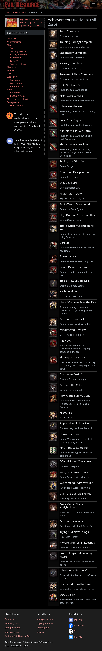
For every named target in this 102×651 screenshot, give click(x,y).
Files (9, 73)
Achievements (14, 41)
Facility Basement (19, 54)
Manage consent (45, 619)
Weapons (15, 79)
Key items (15, 92)
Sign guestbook (13, 631)
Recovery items (18, 95)
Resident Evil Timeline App (18, 636)
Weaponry (12, 76)
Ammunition (16, 86)
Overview (11, 38)
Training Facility (18, 51)
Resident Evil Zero (20, 12)
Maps (10, 44)
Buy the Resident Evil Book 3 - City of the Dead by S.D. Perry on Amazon (31, 22)
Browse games (12, 623)
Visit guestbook (12, 627)
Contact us (10, 619)
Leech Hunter (17, 105)
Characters (12, 67)
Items (10, 89)
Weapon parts (17, 83)
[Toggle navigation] (93, 4)
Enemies (11, 70)
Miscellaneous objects (18, 99)
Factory (14, 60)
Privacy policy (43, 627)
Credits (40, 631)
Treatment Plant (18, 64)
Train (12, 48)
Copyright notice (45, 623)
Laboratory (15, 57)
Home (7, 12)
